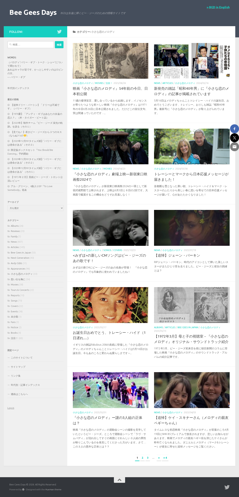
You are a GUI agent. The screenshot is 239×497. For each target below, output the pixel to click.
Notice (14, 327)
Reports (15, 295)
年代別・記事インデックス (25, 385)
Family (14, 236)
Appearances (18, 268)
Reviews (15, 231)
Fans (13, 322)
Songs (107, 250)
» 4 (165, 457)
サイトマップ (18, 366)
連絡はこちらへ (19, 394)
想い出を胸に (18, 279)
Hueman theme (53, 489)
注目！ (109, 83)
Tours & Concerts (20, 290)
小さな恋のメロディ (83, 83)
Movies (99, 83)
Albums (158, 327)
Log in (10, 408)
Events (14, 311)
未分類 (14, 316)
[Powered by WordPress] (23, 489)
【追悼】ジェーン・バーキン (177, 255)
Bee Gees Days (33, 12)
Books (14, 332)
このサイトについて (22, 357)
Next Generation (20, 257)
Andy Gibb (16, 263)
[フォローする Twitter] (59, 31)
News (157, 83)
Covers (117, 250)
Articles (167, 83)
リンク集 (16, 375)
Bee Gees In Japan (188, 327)
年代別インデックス (18, 88)
